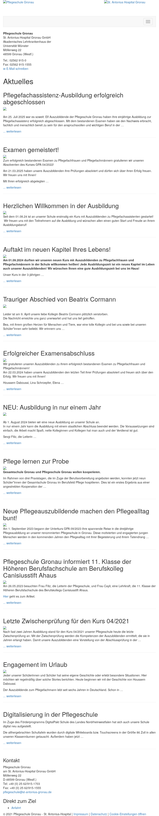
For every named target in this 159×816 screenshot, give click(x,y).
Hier (5, 596)
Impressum (80, 814)
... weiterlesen (12, 131)
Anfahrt (16, 808)
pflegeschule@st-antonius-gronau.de (27, 792)
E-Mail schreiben (17, 68)
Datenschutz (99, 814)
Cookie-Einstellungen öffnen (128, 814)
